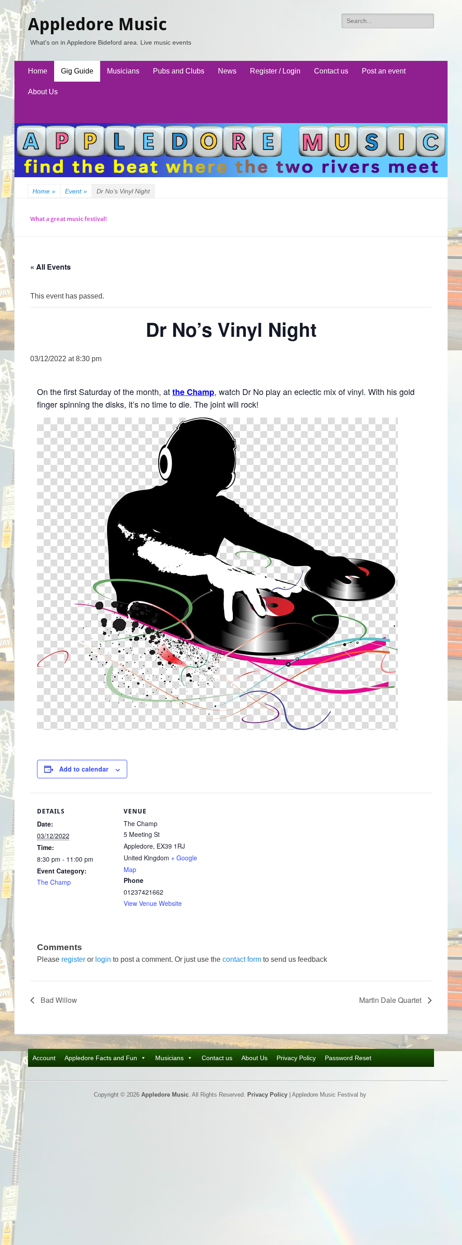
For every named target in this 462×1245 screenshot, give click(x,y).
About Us (43, 92)
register (73, 959)
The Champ (54, 882)
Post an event (384, 71)
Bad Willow (58, 1000)
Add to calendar (83, 768)
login (103, 959)
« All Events (50, 267)
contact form (241, 959)
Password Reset (348, 1057)
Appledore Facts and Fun (101, 1057)
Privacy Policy (296, 1057)
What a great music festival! (68, 219)
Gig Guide (77, 71)
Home (37, 71)
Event (76, 191)
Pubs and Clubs (178, 71)
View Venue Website (153, 903)
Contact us (331, 71)
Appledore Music (97, 24)
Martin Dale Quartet (391, 1000)
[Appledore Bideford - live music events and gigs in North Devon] (231, 175)
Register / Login (275, 71)
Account (43, 1057)
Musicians (123, 71)
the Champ (193, 392)
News (227, 71)
